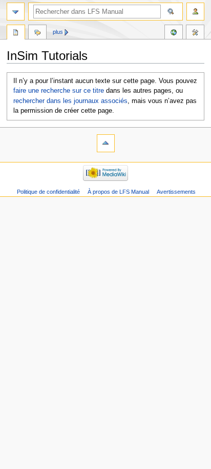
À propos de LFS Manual (118, 192)
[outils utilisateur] (195, 12)
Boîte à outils (195, 33)
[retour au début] (106, 143)
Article (16, 33)
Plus (58, 32)
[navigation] (16, 12)
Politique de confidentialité (48, 192)
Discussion (37, 33)
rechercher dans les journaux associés (70, 101)
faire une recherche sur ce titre (58, 90)
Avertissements (176, 192)
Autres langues (173, 33)
